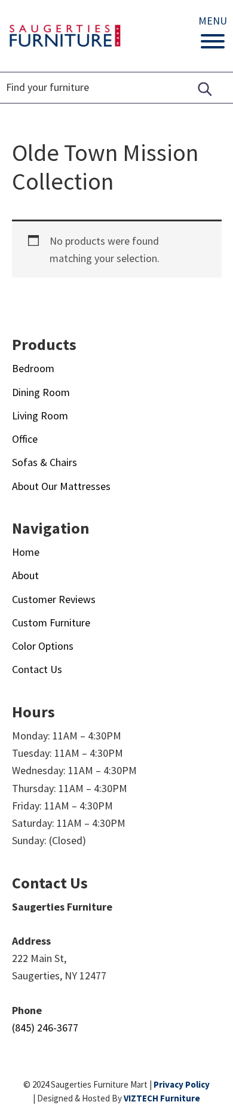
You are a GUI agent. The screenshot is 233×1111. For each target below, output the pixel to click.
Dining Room (41, 392)
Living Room (40, 415)
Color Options (42, 646)
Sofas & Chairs (44, 462)
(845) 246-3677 (45, 1027)
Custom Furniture (51, 622)
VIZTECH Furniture (162, 1098)
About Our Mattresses (61, 486)
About (25, 575)
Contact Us (37, 669)
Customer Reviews (54, 599)
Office (25, 439)
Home (25, 552)
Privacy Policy (182, 1084)
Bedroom (33, 368)
